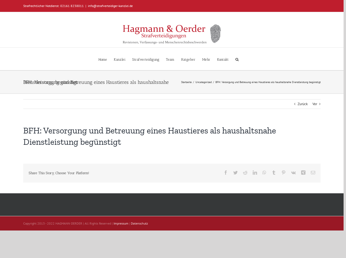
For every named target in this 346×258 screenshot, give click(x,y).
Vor (314, 104)
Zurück (303, 104)
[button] (237, 59)
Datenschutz (139, 223)
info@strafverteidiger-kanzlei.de (110, 6)
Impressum (121, 223)
